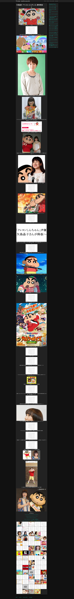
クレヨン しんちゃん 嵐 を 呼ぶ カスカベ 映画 (53, 35)
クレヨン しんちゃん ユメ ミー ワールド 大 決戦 (53, 22)
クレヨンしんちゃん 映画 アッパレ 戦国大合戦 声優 (53, 17)
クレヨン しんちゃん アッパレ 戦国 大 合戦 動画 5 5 (31, 519)
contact (20, 597)
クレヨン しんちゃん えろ (23, 1)
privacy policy (25, 597)
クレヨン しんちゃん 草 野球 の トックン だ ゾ (53, 38)
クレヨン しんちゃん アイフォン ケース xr (31, 516)
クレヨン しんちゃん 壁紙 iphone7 (52, 9)
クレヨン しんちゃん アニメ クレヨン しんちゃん (31, 514)
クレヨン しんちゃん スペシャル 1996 (53, 12)
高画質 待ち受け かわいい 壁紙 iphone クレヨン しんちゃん (53, 19)
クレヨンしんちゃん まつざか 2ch (53, 40)
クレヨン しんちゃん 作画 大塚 (53, 28)
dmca (16, 597)
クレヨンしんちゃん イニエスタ (53, 23)
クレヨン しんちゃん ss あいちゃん (53, 14)
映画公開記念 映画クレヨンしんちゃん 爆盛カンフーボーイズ (53, 45)
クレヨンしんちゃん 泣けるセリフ (53, 30)
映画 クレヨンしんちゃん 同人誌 (53, 25)
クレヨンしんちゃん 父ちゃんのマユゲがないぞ (53, 43)
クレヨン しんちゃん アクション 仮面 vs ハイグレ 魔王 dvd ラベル (31, 520)
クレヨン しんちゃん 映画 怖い (53, 26)
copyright (30, 597)
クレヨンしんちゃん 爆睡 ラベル (53, 47)
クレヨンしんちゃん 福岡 (52, 7)
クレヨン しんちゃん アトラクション (32, 517)
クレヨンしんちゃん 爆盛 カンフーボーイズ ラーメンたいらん (53, 33)
